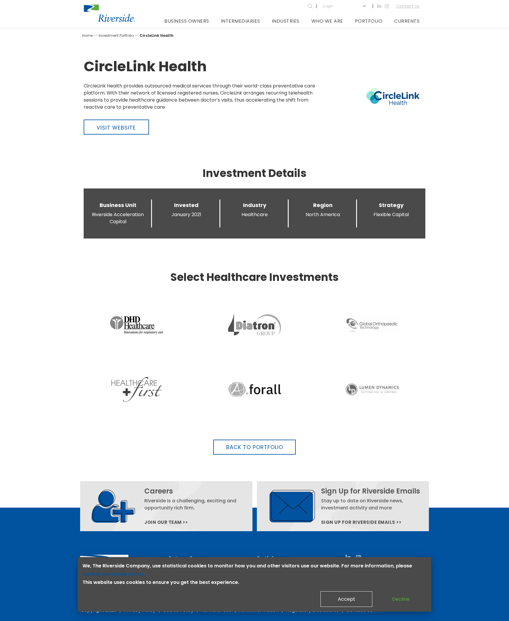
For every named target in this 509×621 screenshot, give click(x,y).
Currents (406, 21)
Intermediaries (240, 21)
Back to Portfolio (254, 447)
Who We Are (327, 21)
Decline (400, 599)
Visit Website (116, 127)
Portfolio (369, 21)
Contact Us (407, 6)
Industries (286, 21)
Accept (346, 599)
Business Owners (186, 21)
